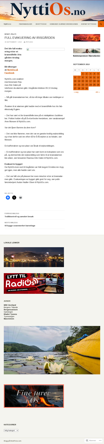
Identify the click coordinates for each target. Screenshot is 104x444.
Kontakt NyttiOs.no (88, 24)
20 (75, 85)
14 (79, 81)
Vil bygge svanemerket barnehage (20, 224)
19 (98, 81)
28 (79, 88)
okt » (98, 92)
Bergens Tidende (11, 307)
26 (98, 85)
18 (94, 81)
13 (75, 81)
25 (94, 85)
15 (83, 81)
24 (91, 85)
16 (87, 81)
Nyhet (7, 34)
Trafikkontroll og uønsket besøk (19, 215)
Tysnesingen (9, 316)
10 (91, 77)
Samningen (8, 312)
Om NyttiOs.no (41, 24)
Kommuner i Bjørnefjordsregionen (64, 24)
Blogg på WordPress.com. (13, 441)
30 (87, 88)
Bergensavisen (11, 310)
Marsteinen (9, 319)
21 (79, 85)
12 (98, 77)
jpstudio (29, 42)
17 (91, 81)
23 (87, 85)
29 (83, 88)
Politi (13, 34)
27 (75, 88)
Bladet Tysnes (10, 314)
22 (83, 85)
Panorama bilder (25, 24)
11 (94, 77)
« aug (76, 92)
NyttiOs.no (7, 24)
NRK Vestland (10, 305)
